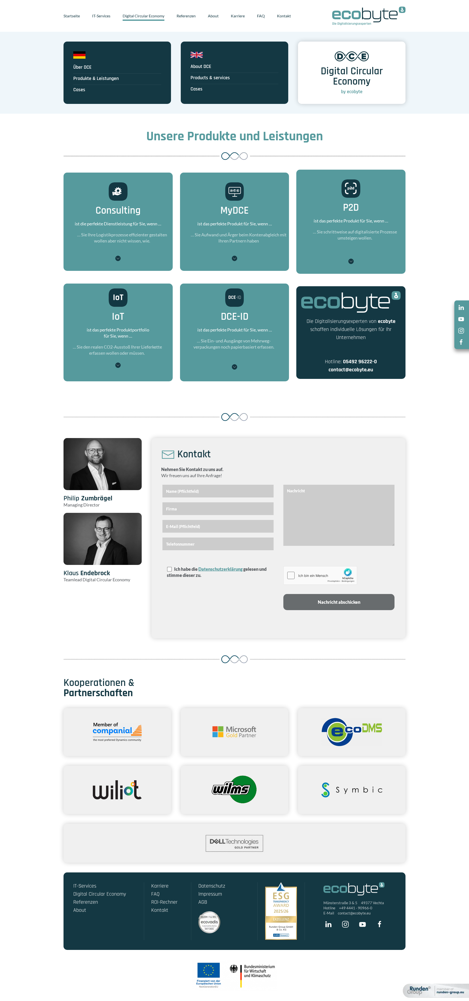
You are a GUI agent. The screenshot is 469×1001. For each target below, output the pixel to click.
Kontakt (284, 15)
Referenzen (186, 15)
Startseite (72, 15)
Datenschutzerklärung (220, 569)
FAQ (261, 15)
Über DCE (82, 67)
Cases (79, 90)
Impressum (210, 894)
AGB (202, 902)
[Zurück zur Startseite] (368, 16)
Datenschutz (211, 886)
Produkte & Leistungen (96, 78)
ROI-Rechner (164, 902)
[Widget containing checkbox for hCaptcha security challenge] (320, 575)
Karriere (238, 15)
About (213, 15)
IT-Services (101, 15)
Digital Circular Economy (143, 15)
